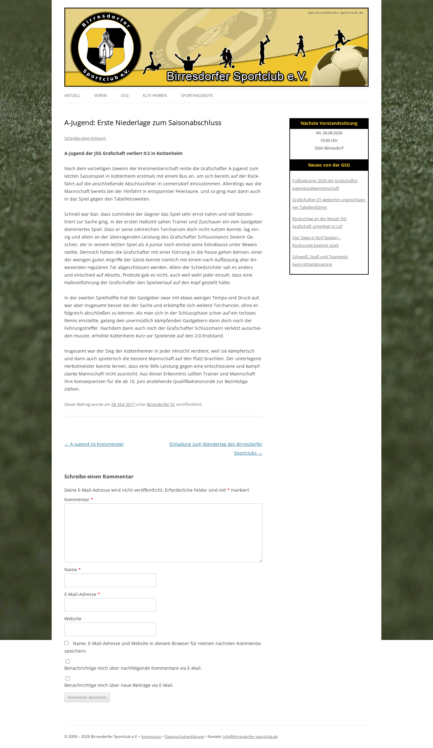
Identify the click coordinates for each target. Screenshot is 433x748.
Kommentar (78, 499)
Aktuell (72, 95)
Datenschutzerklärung (184, 736)
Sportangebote (197, 95)
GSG (125, 95)
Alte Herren (155, 95)
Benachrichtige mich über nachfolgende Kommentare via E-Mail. (133, 668)
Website (72, 619)
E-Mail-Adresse (82, 594)
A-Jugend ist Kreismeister (94, 444)
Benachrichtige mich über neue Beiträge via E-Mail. (119, 685)
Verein (100, 95)
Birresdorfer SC (161, 404)
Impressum (151, 736)
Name (72, 569)
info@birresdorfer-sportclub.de (250, 736)
